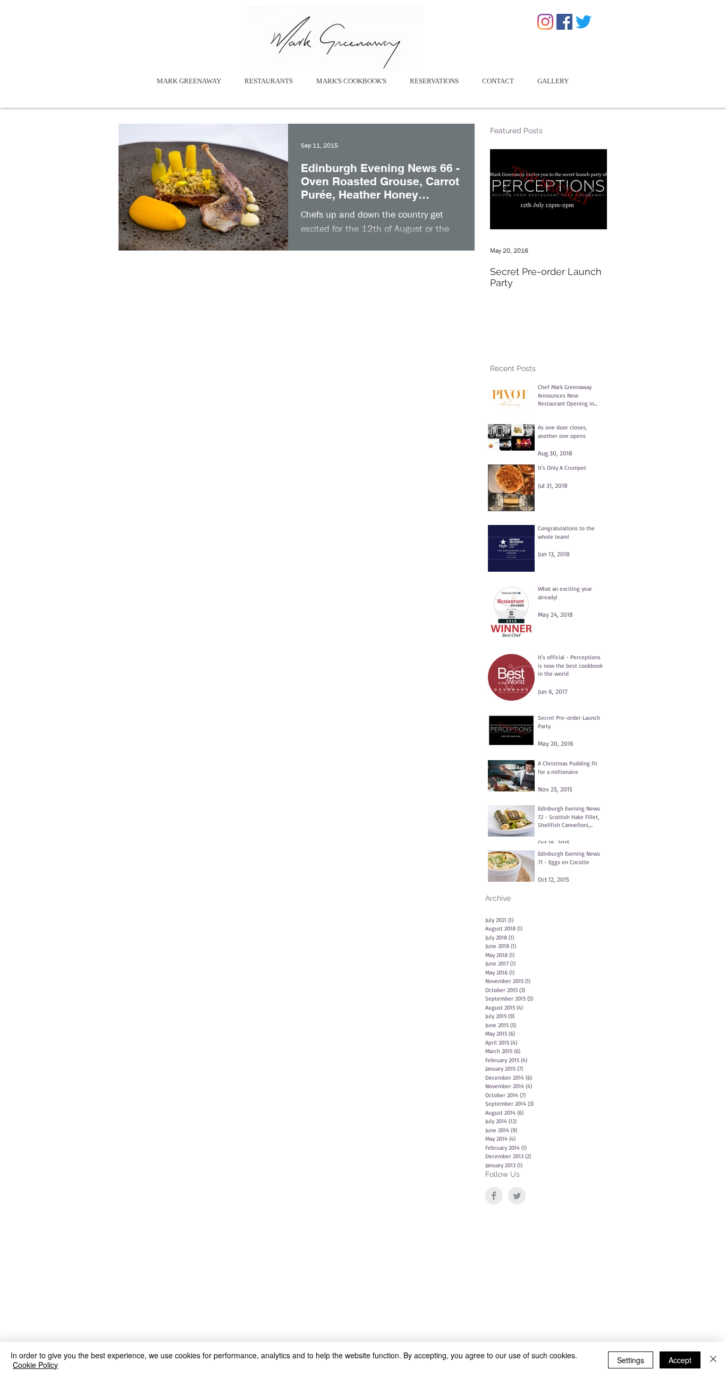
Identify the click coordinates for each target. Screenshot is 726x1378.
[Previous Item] (507, 189)
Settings (630, 1360)
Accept (680, 1360)
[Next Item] (590, 189)
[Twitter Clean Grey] (517, 1195)
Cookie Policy (35, 1364)
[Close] (713, 1360)
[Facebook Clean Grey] (494, 1195)
